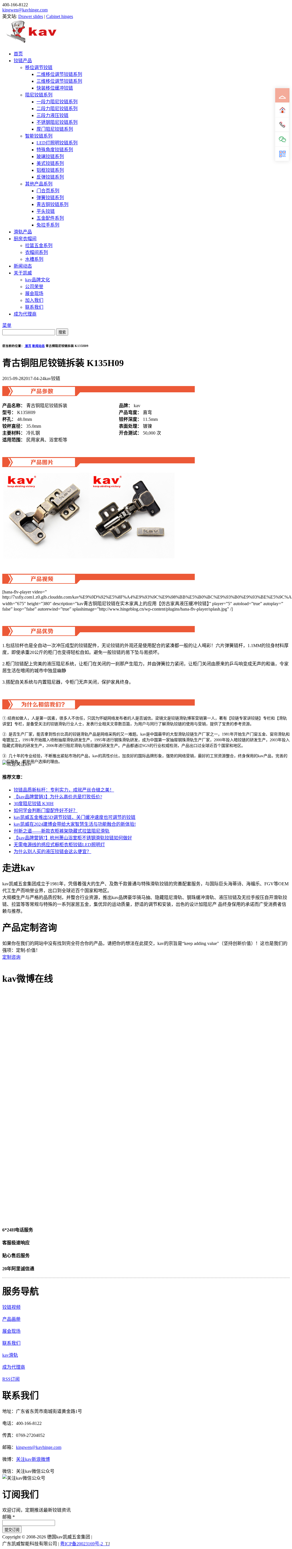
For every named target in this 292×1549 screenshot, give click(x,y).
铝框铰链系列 (50, 170)
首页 (18, 53)
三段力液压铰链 (52, 115)
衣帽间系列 (36, 252)
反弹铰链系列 (50, 177)
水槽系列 (34, 259)
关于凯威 (23, 272)
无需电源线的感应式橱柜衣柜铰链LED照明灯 (59, 844)
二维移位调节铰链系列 (59, 74)
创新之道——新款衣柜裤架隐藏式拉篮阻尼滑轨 (62, 831)
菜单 (6, 325)
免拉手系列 (47, 225)
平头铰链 (45, 211)
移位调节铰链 (38, 67)
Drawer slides (30, 16)
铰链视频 (11, 1307)
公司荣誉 (34, 286)
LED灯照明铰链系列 (57, 142)
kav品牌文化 (37, 279)
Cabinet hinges (59, 16)
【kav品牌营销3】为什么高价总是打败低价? (58, 796)
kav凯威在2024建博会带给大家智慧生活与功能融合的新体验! (75, 824)
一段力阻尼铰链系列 (57, 101)
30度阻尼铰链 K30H (34, 803)
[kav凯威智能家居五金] (31, 42)
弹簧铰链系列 (50, 197)
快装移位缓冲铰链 (54, 88)
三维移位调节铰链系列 (59, 81)
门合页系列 (47, 190)
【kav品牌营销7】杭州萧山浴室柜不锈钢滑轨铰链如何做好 (73, 837)
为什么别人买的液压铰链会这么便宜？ (52, 851)
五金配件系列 (50, 218)
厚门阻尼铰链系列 (54, 129)
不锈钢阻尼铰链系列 (57, 122)
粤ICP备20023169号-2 (81, 1543)
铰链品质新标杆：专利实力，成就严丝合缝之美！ (64, 789)
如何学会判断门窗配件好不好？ (46, 810)
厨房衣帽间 (25, 238)
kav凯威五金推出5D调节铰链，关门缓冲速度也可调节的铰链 (74, 817)
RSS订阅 (11, 1379)
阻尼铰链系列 (38, 94)
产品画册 (11, 1319)
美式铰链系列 (50, 163)
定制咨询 (11, 957)
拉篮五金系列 (38, 245)
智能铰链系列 (38, 136)
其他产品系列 (38, 183)
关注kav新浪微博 (33, 1459)
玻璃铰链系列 (50, 156)
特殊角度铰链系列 (54, 149)
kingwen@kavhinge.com (25, 9)
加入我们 (34, 300)
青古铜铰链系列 (52, 204)
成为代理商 (25, 314)
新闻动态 (23, 266)
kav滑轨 (10, 1355)
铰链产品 (23, 60)
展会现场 (34, 293)
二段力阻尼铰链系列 (57, 108)
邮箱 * (8, 1516)
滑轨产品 (23, 231)
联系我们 (34, 307)
